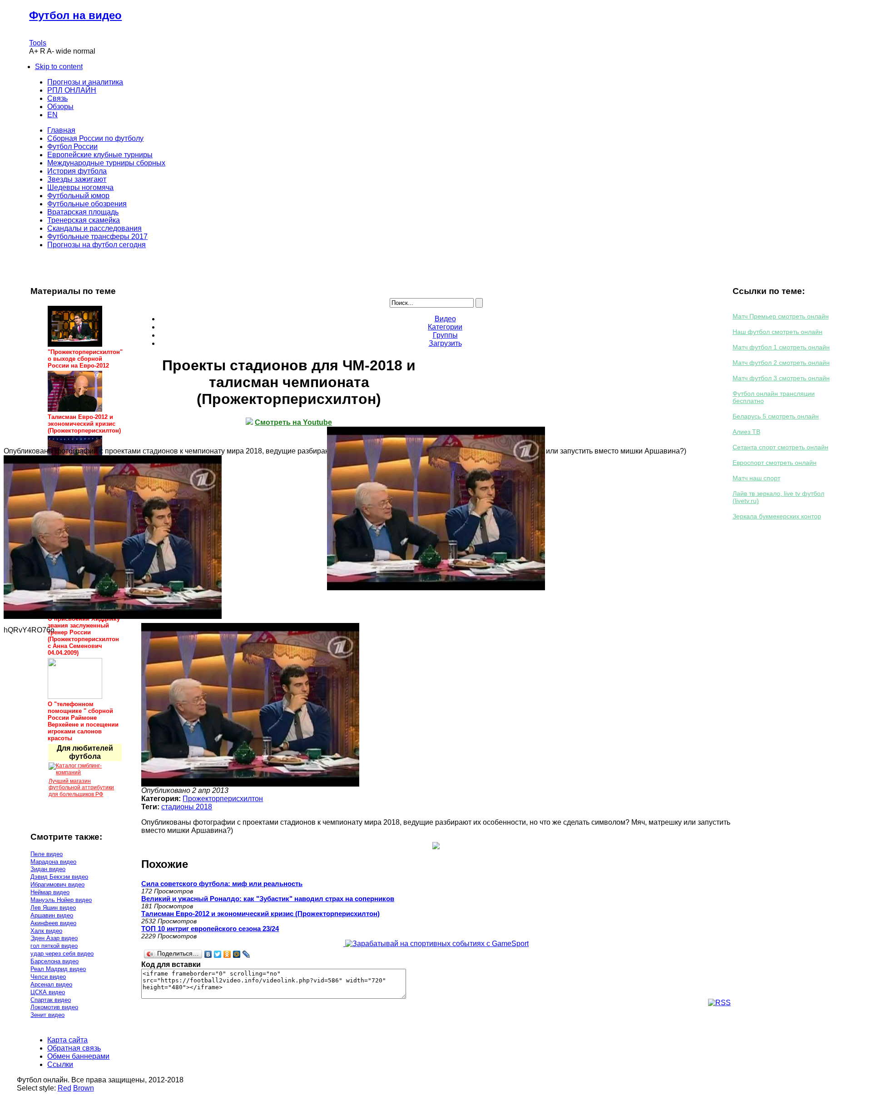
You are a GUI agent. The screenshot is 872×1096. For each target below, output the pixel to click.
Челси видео (48, 976)
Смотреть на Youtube (293, 422)
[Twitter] (218, 954)
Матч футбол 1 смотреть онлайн (781, 347)
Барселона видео (54, 961)
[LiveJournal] (246, 954)
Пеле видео (46, 854)
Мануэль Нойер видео (61, 900)
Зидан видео (47, 869)
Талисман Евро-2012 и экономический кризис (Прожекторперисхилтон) (260, 913)
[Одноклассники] (227, 954)
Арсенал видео (51, 984)
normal (84, 51)
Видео (445, 319)
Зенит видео (47, 1014)
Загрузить (445, 343)
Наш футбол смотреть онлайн (777, 331)
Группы (445, 335)
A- (50, 51)
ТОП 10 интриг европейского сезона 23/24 (210, 928)
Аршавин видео (51, 915)
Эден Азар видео (54, 938)
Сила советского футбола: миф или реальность (221, 883)
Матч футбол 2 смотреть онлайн (781, 362)
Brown (83, 1088)
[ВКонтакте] (208, 954)
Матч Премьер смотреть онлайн (781, 316)
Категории (445, 327)
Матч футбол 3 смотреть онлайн (781, 378)
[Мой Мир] (237, 954)
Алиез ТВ (746, 431)
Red (64, 1088)
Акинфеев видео (53, 923)
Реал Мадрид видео (58, 969)
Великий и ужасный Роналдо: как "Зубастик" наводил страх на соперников (267, 898)
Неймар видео (49, 892)
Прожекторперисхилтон (223, 798)
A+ (33, 51)
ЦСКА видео (47, 992)
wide (63, 51)
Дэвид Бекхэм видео (59, 876)
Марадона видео (53, 861)
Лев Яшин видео (53, 907)
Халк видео (46, 930)
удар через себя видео (62, 953)
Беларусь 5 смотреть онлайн (776, 416)
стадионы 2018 (186, 807)
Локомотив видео (54, 1007)
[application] (436, 508)
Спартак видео (50, 999)
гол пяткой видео (54, 945)
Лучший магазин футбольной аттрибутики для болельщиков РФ (81, 787)
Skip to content (59, 66)
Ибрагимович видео (57, 884)
